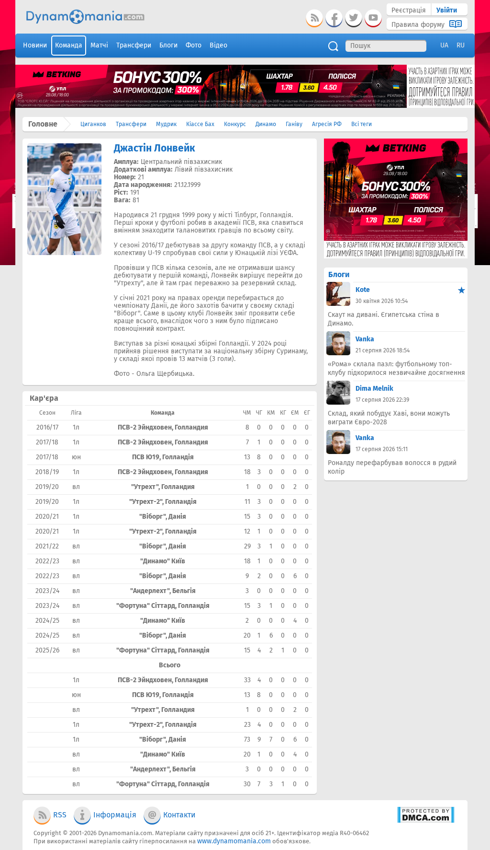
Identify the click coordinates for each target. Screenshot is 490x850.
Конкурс (235, 124)
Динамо (266, 124)
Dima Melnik (374, 388)
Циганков (93, 124)
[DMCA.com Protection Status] (426, 821)
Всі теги (361, 124)
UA (444, 45)
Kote (363, 290)
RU (461, 45)
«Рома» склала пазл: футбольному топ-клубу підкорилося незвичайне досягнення (396, 368)
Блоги (338, 274)
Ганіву (294, 124)
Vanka (365, 339)
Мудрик (166, 124)
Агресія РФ (327, 124)
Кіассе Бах (200, 124)
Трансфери (131, 124)
